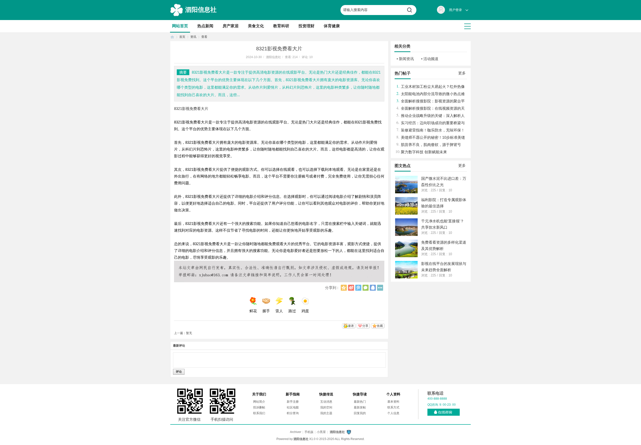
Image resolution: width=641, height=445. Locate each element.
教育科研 (281, 26)
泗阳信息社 (201, 9)
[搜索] (411, 10)
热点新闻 (205, 26)
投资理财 (306, 26)
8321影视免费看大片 (191, 108)
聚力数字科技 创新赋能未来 (424, 152)
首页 (172, 37)
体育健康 (332, 26)
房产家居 (231, 26)
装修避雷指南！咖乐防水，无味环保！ (433, 130)
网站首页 (180, 26)
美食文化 (256, 26)
